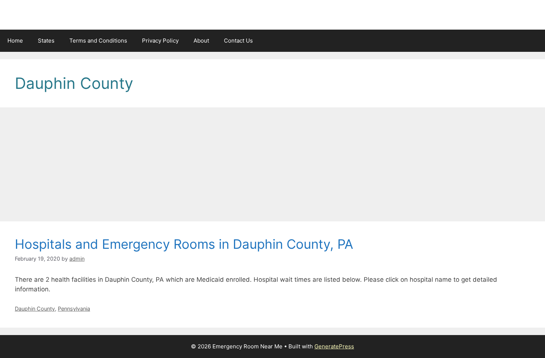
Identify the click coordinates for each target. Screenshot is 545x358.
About (201, 40)
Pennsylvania (74, 308)
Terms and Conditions (98, 40)
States (46, 40)
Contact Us (238, 40)
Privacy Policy (160, 40)
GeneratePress (334, 346)
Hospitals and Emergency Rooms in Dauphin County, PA (184, 244)
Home (15, 40)
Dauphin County (35, 308)
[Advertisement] (272, 166)
